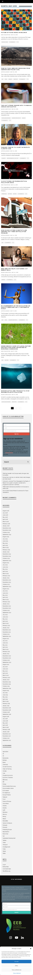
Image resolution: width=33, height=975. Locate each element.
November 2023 (7, 582)
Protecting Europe (7, 829)
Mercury (16, 79)
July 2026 (5, 512)
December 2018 (7, 707)
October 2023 (6, 584)
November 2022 (7, 608)
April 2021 (5, 647)
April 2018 (5, 725)
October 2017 (6, 738)
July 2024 (5, 564)
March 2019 (5, 701)
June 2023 (5, 593)
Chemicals (4, 193)
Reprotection (6, 831)
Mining (4, 816)
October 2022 (6, 610)
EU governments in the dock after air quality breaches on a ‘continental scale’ (15, 307)
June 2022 (5, 616)
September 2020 (7, 662)
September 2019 (7, 688)
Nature (10, 193)
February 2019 (6, 703)
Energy (10, 79)
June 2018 (5, 721)
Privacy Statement (17, 973)
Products (5, 827)
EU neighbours (6, 792)
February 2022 (6, 625)
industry (5, 805)
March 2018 (6, 727)
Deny (16, 965)
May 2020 (5, 671)
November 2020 (7, 658)
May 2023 (5, 595)
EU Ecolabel (6, 790)
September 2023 (7, 586)
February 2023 (6, 601)
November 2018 (7, 710)
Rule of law (5, 833)
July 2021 (5, 640)
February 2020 (6, 677)
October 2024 (6, 558)
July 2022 (5, 614)
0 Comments (22, 79)
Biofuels (5, 760)
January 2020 (6, 679)
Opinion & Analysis (7, 823)
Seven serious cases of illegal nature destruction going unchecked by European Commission (16, 347)
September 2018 (7, 714)
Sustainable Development (9, 838)
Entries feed (6, 866)
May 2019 (5, 697)
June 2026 (5, 515)
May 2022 (5, 619)
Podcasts (5, 825)
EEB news (5, 779)
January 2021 (6, 653)
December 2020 (7, 655)
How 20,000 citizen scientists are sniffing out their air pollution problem (14, 232)
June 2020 (5, 668)
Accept (16, 961)
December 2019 (7, 682)
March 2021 (5, 649)
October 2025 (6, 532)
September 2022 (7, 612)
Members (5, 812)
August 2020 (6, 664)
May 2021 (5, 645)
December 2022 (7, 606)
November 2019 (7, 684)
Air (2, 79)
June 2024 (5, 567)
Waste (4, 851)
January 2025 (6, 551)
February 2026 (6, 523)
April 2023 (5, 597)
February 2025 (6, 549)
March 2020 (6, 675)
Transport (5, 844)
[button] (30, 948)
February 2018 (6, 729)
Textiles (4, 840)
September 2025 (7, 534)
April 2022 (5, 621)
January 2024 (6, 577)
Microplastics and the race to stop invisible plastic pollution (15, 391)
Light (4, 810)
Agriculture (5, 751)
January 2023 (6, 603)
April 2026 (5, 519)
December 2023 (7, 580)
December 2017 (7, 733)
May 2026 (5, 517)
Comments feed (7, 868)
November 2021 (7, 632)
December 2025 (7, 528)
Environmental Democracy (9, 786)
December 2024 (7, 554)
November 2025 (7, 530)
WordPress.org (6, 871)
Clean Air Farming (7, 768)
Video (4, 849)
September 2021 (7, 636)
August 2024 (6, 562)
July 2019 (5, 692)
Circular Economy (6, 401)
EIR (2, 360)
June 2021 (5, 642)
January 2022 (6, 627)
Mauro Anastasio (6, 109)
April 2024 (5, 571)
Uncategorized (6, 846)
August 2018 (6, 716)
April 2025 (5, 545)
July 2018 (5, 718)
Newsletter (5, 820)
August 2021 (6, 638)
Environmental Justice (12, 158)
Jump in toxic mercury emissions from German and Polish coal (15, 69)
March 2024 (6, 573)
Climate (3, 158)
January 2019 (6, 705)
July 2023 (5, 590)
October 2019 (6, 686)
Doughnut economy (8, 775)
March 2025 (6, 547)
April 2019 (5, 699)
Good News (6, 803)
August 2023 (6, 588)
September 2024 (7, 560)
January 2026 (6, 525)
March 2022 (6, 623)
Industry (14, 401)
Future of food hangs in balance (14, 32)
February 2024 (6, 575)
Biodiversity (5, 758)
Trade (4, 842)
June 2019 (5, 694)
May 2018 (5, 723)
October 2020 (6, 660)
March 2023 (6, 599)
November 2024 (7, 556)
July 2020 (5, 666)
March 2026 (6, 521)
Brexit (4, 762)
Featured (5, 797)
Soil (4, 836)
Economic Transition (8, 777)
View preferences (16, 970)
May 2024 (5, 569)
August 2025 (6, 536)
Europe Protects (7, 794)
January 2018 (6, 731)
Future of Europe (7, 801)
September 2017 (7, 740)
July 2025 (5, 539)
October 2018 (6, 712)
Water (14, 193)
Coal (6, 79)
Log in (4, 864)
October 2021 (6, 634)
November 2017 (7, 736)
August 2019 (6, 690)
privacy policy (9, 452)
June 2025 (5, 541)
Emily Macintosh (5, 34)
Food (4, 799)
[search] (28, 462)
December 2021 (7, 629)
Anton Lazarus (5, 151)
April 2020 (5, 673)
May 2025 (5, 543)
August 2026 (6, 510)
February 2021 (6, 651)
